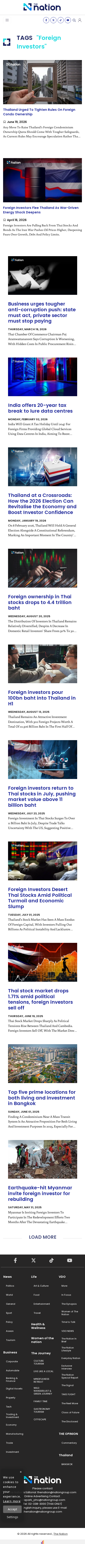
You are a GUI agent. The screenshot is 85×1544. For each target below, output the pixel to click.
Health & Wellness (38, 1326)
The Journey (41, 1353)
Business (10, 1352)
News (7, 1277)
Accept (12, 1509)
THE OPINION (68, 1434)
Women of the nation (42, 1340)
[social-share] (46, 20)
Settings (12, 1517)
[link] (42, 102)
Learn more (12, 1501)
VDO (62, 1277)
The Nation (60, 1534)
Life (34, 1277)
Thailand (66, 1455)
